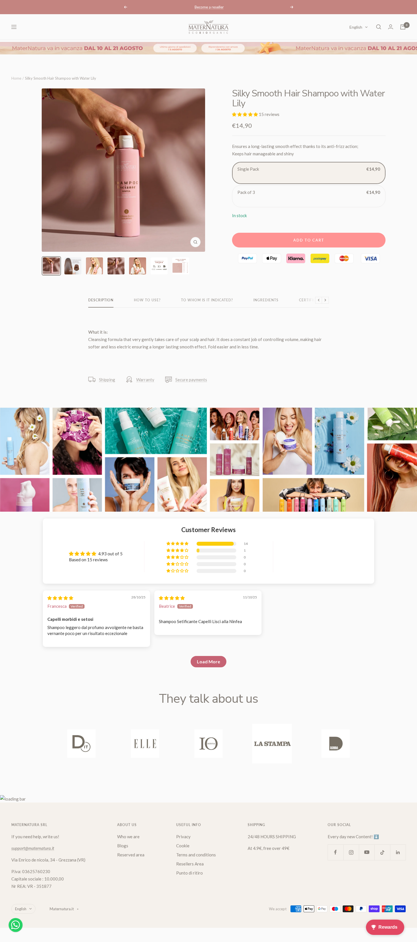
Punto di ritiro (189, 872)
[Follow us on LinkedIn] (398, 852)
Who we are (128, 836)
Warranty (145, 379)
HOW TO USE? (147, 300)
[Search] (378, 26)
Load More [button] (208, 661)
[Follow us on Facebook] (335, 852)
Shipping (107, 379)
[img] (60, 597)
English (355, 27)
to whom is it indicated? (207, 300)
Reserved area (130, 854)
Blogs (122, 845)
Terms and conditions (196, 854)
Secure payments (191, 379)
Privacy (183, 836)
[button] (245, 114)
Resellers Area (190, 863)
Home (16, 78)
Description (100, 300)
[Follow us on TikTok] (382, 852)
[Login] (390, 26)
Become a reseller (209, 7)
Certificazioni (314, 300)
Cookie (182, 845)
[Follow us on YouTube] (366, 852)
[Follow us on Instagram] (351, 852)
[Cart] (403, 26)
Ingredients (266, 300)
